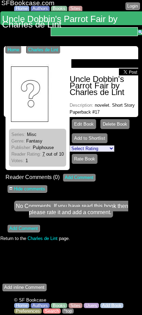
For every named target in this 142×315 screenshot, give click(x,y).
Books (59, 8)
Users (91, 305)
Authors (40, 8)
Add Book (112, 305)
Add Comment (79, 177)
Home (22, 8)
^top (68, 311)
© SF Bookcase (30, 300)
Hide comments (28, 188)
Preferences (28, 311)
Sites (75, 8)
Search (52, 311)
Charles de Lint (43, 49)
